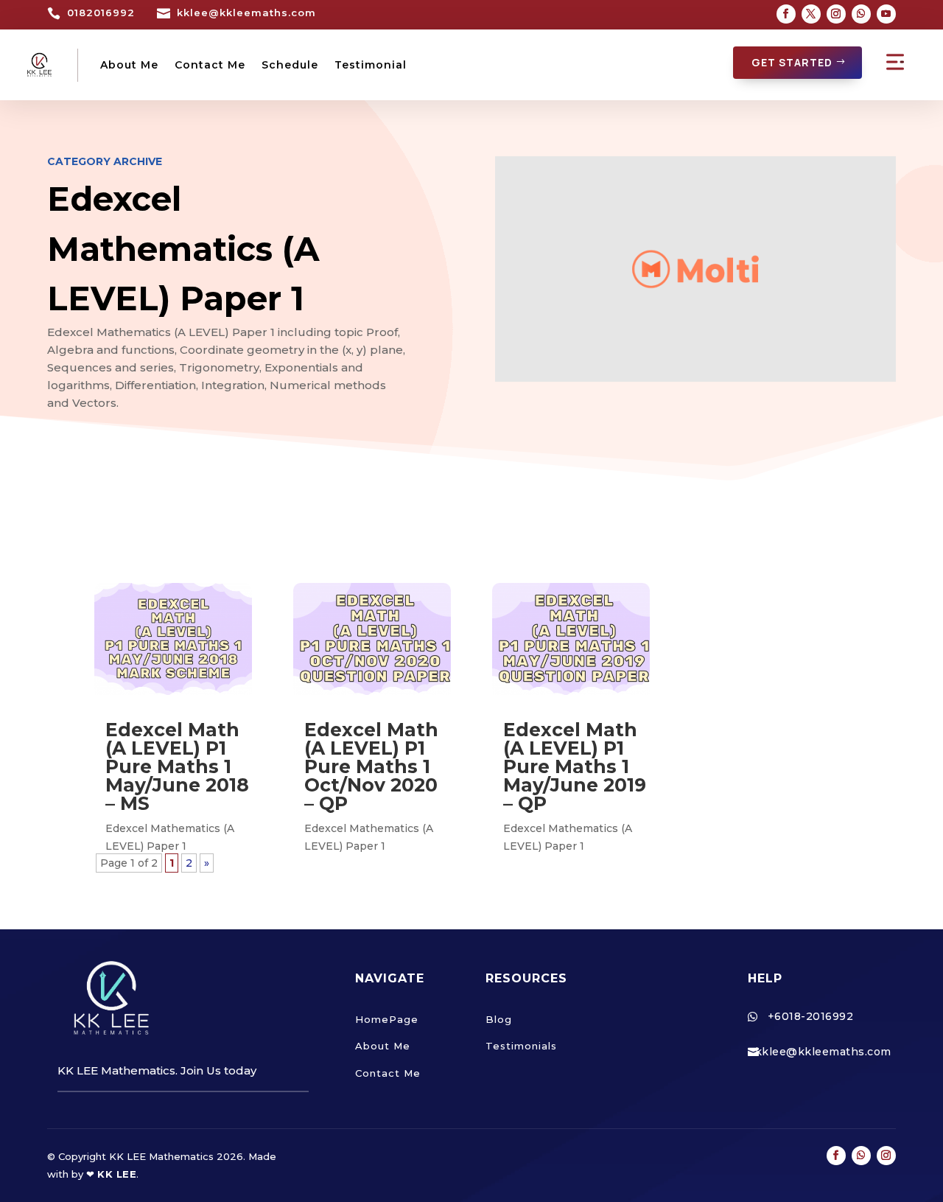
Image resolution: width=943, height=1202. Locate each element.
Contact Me (210, 64)
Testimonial (370, 64)
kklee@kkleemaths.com (246, 12)
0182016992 (101, 12)
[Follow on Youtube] (886, 14)
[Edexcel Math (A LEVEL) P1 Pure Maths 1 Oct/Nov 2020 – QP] (372, 639)
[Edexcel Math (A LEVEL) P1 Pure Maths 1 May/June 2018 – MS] (173, 639)
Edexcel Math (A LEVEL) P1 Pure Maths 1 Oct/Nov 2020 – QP (371, 766)
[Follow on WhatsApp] (861, 14)
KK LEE (116, 1174)
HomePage (386, 1019)
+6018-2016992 (811, 1016)
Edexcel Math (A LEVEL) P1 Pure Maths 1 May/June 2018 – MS (177, 766)
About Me (129, 64)
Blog (498, 1019)
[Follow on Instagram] (836, 14)
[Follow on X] (811, 14)
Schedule (290, 64)
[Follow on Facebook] (786, 14)
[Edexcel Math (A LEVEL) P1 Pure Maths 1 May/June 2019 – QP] (571, 639)
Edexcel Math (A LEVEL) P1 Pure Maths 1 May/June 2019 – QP (574, 766)
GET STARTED (791, 62)
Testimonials (521, 1046)
